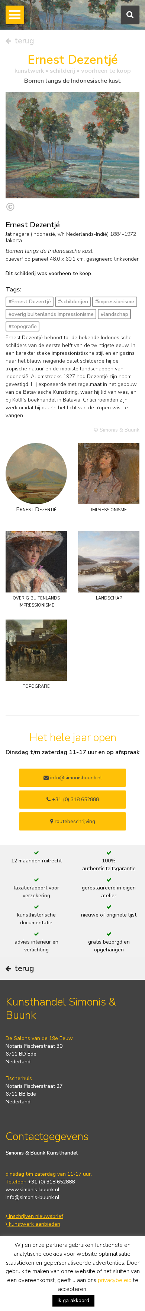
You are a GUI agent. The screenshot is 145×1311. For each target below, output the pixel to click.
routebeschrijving (74, 821)
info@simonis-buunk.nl (32, 1197)
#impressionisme (114, 301)
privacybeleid (115, 1280)
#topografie (23, 326)
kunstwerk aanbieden (33, 1224)
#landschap (114, 314)
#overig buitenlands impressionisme (51, 314)
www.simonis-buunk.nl (32, 1189)
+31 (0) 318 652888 (75, 799)
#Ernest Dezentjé (30, 301)
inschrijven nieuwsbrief (35, 1216)
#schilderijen (73, 301)
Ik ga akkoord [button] (73, 1300)
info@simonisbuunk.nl (75, 777)
